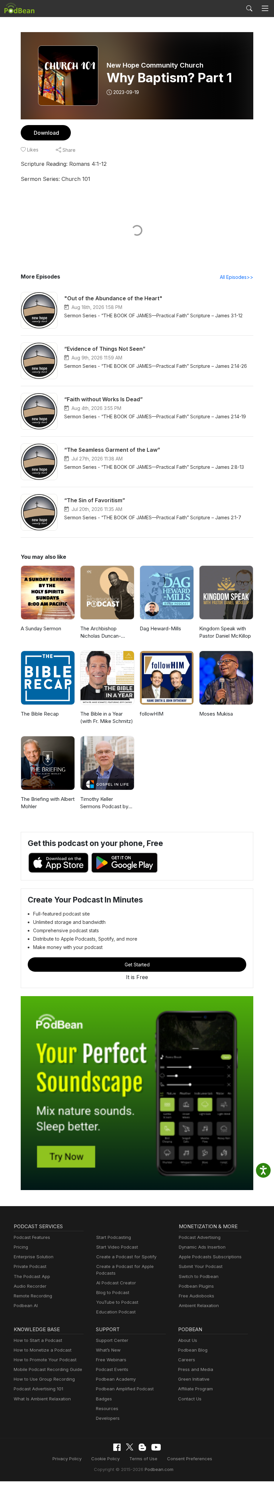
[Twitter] (129, 1447)
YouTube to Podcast (117, 1302)
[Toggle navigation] (265, 8)
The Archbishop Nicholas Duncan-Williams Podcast (100, 632)
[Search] (249, 8)
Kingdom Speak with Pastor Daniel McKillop (225, 632)
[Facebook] (117, 1447)
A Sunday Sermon (41, 628)
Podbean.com (159, 1469)
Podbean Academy (116, 1379)
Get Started (137, 964)
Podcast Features (32, 1237)
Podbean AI (26, 1305)
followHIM (151, 714)
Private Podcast (30, 1266)
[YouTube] (156, 1447)
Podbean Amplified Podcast (125, 1388)
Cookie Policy (105, 1458)
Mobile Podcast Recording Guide (48, 1369)
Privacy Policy (67, 1458)
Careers (186, 1359)
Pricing (21, 1247)
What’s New (108, 1350)
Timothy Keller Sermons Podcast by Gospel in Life (104, 803)
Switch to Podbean (199, 1276)
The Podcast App (32, 1276)
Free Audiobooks (196, 1295)
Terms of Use (143, 1458)
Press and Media (195, 1369)
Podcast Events (112, 1369)
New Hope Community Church (155, 65)
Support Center (112, 1340)
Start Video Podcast (117, 1247)
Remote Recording (33, 1295)
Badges (104, 1398)
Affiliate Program (195, 1388)
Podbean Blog (193, 1350)
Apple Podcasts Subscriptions (210, 1256)
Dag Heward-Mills (160, 628)
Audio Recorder (30, 1286)
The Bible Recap (40, 714)
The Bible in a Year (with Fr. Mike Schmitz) (106, 718)
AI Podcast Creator (116, 1282)
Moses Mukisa (216, 714)
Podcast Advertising (200, 1237)
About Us (187, 1340)
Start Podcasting (113, 1237)
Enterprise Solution (33, 1256)
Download (46, 132)
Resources (107, 1408)
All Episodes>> (236, 277)
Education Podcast (116, 1311)
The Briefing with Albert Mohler (48, 803)
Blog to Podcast (112, 1292)
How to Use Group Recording (44, 1379)
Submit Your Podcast (201, 1266)
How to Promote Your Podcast (45, 1359)
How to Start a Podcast (38, 1340)
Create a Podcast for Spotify (126, 1256)
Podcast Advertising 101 (38, 1388)
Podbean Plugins (196, 1286)
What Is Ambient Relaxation (42, 1398)
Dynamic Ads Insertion (202, 1247)
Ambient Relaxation (199, 1305)
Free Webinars (111, 1359)
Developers (108, 1418)
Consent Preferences (189, 1458)
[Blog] (142, 1447)
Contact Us (189, 1398)
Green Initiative (194, 1379)
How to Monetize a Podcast (43, 1350)
